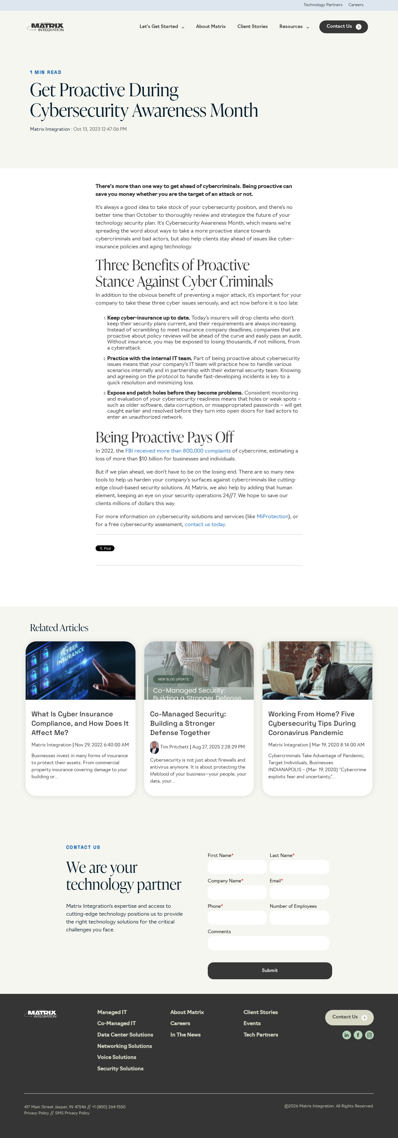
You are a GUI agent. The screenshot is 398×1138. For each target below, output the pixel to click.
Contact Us (339, 26)
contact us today (205, 525)
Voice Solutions (116, 1057)
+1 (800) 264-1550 (109, 1107)
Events (252, 1024)
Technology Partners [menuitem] (323, 5)
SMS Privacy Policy (72, 1113)
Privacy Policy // (39, 1113)
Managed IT (112, 1012)
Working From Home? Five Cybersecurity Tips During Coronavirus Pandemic (312, 724)
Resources (291, 27)
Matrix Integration (50, 129)
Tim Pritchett (174, 747)
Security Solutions (120, 1069)
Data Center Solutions (125, 1035)
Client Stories (252, 27)
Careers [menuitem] (356, 5)
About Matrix (211, 27)
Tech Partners (261, 1035)
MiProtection (272, 517)
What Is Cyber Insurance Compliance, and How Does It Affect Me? (80, 724)
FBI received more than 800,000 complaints (178, 451)
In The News (185, 1035)
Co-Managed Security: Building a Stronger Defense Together (188, 724)
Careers (180, 1024)
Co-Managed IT (116, 1024)
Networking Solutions (124, 1046)
